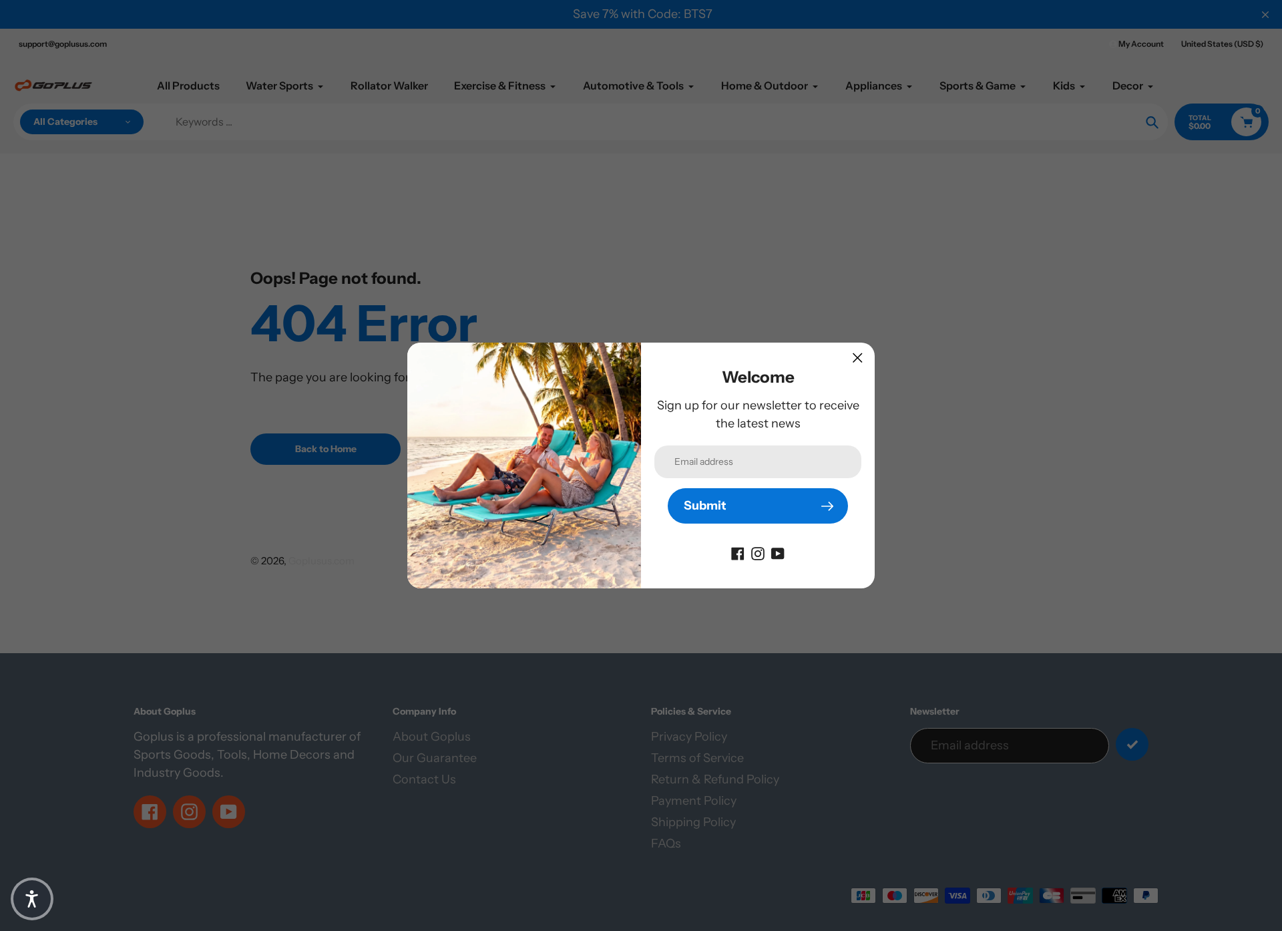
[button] (32, 899)
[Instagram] (758, 552)
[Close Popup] (857, 357)
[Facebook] (737, 552)
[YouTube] (778, 552)
